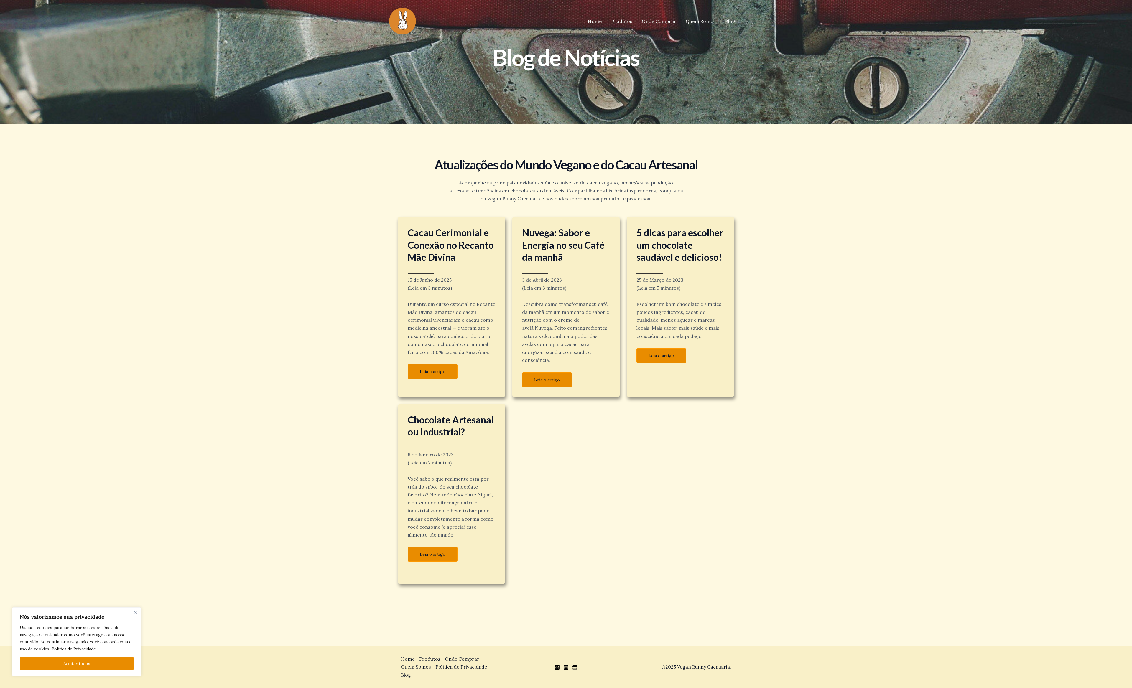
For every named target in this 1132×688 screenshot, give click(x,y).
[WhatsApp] (557, 667)
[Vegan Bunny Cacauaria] (402, 21)
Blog (730, 21)
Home (595, 21)
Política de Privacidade (74, 648)
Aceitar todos (76, 663)
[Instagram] (566, 667)
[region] (77, 641)
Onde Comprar (659, 21)
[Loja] (574, 667)
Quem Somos (701, 21)
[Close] (135, 612)
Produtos (621, 21)
